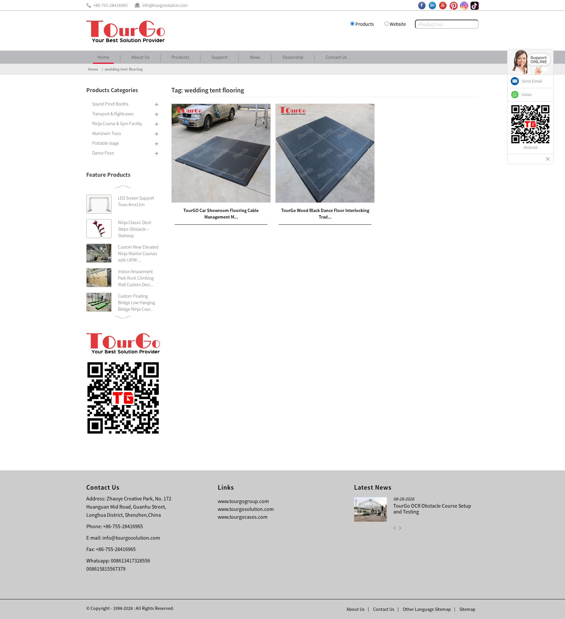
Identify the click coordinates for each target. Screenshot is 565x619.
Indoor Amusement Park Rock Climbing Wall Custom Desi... (136, 278)
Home (103, 57)
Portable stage (105, 143)
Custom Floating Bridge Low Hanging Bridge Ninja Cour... (136, 302)
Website (398, 24)
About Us (140, 57)
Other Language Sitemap (427, 609)
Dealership (292, 57)
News (255, 57)
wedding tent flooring (124, 69)
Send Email (532, 81)
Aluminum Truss (106, 133)
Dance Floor (103, 153)
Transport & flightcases (113, 114)
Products (364, 24)
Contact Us (336, 57)
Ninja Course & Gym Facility (117, 123)
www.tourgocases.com (242, 516)
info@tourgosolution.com (131, 537)
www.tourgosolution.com (246, 509)
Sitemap (467, 609)
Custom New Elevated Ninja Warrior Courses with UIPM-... (138, 253)
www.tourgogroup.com (243, 501)
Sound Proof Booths (110, 104)
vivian (527, 94)
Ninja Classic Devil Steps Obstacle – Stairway (134, 229)
